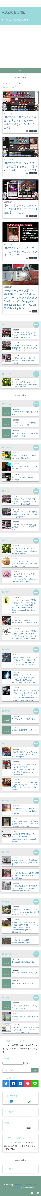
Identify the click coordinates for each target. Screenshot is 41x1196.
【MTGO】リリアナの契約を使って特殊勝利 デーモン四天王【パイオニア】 (20, 209)
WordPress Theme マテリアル (25, 1185)
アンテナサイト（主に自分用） (24, 719)
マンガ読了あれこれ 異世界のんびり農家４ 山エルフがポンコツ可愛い (25, 862)
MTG (30, 131)
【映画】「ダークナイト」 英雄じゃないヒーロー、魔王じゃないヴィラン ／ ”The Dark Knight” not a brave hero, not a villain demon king (25, 662)
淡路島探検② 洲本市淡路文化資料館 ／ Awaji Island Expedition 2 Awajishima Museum (25, 912)
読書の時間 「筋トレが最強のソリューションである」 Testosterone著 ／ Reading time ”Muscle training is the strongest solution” (24, 769)
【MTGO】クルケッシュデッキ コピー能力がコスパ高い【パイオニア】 (20, 252)
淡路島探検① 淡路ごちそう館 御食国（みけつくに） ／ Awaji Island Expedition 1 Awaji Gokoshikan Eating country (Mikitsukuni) (25, 927)
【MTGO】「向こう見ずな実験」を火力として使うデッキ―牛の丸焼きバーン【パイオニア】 (24, 335)
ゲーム (35, 311)
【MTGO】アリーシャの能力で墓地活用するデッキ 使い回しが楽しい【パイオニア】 (20, 167)
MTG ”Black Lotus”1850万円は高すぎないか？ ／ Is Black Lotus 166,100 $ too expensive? (25, 823)
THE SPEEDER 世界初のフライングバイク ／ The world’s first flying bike (24, 810)
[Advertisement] (20, 46)
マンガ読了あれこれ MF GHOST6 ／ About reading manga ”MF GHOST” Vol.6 (26, 875)
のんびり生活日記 (13, 12)
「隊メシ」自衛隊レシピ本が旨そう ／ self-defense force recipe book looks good (24, 754)
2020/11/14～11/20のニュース (23, 962)
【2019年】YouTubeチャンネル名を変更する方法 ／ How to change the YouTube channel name (25, 1029)
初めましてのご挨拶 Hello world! (24, 730)
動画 (35, 131)
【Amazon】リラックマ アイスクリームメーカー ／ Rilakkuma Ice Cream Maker (25, 563)
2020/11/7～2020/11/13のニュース (24, 973)
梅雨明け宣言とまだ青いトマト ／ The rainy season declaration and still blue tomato (24, 384)
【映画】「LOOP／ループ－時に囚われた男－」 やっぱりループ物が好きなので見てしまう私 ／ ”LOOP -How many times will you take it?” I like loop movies (25, 695)
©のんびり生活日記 (12, 1188)
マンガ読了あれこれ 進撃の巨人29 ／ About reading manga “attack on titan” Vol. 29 (24, 888)
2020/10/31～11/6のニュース (22, 984)
